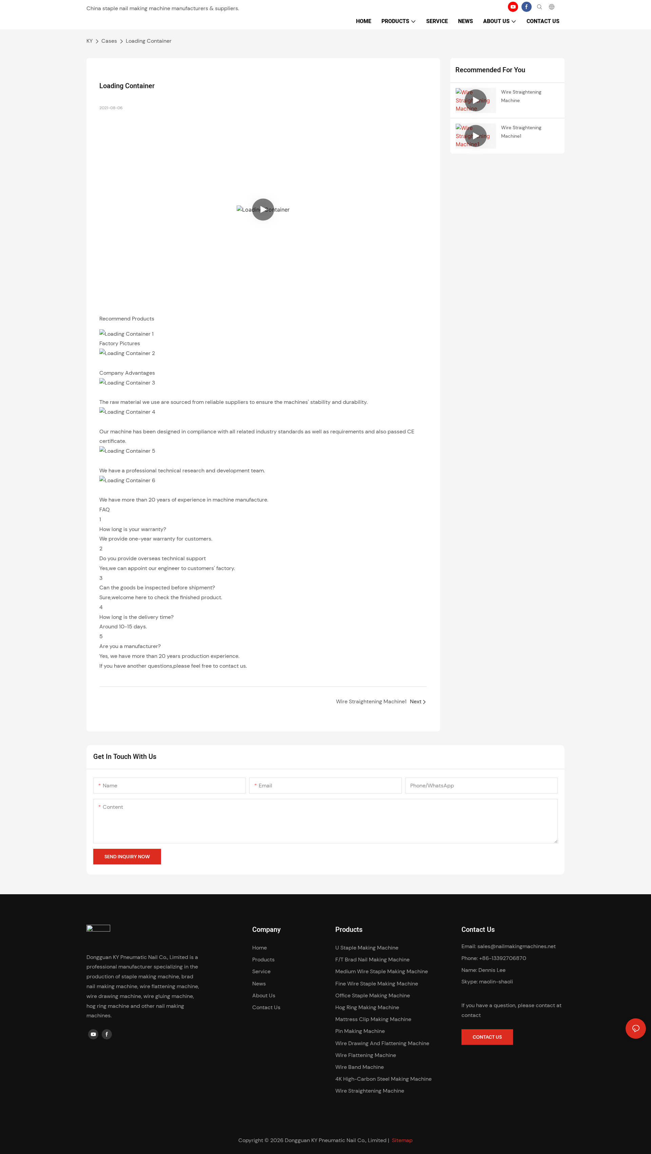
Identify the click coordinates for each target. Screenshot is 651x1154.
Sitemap (402, 1140)
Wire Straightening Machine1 (521, 131)
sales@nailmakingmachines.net (516, 946)
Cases (109, 40)
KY (89, 40)
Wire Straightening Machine (521, 96)
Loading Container (149, 40)
